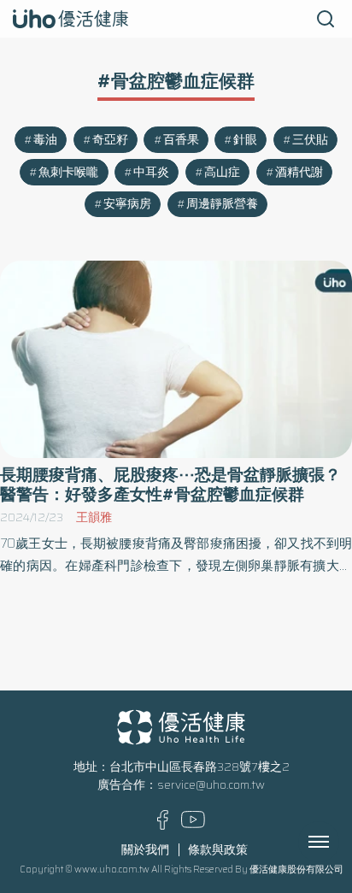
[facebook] (162, 826)
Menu (337, 841)
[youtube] (193, 824)
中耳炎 (151, 172)
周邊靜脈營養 (222, 204)
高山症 (222, 172)
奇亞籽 (110, 140)
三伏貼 (310, 140)
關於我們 (145, 850)
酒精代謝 (299, 172)
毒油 (45, 140)
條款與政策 (218, 850)
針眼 (245, 140)
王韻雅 (94, 517)
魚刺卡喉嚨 (68, 172)
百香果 (181, 140)
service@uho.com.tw (211, 785)
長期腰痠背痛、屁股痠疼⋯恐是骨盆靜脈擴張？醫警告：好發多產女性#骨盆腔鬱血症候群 (170, 484)
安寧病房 (127, 204)
